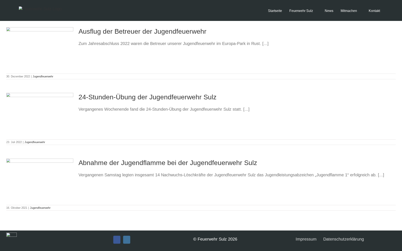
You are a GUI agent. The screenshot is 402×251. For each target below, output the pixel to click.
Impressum (306, 239)
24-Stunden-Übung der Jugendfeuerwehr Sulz (147, 97)
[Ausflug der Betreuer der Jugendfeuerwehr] (39, 48)
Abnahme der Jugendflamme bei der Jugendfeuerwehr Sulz (168, 162)
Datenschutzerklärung (343, 239)
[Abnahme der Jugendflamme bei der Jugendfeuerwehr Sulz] (39, 180)
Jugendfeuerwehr (43, 76)
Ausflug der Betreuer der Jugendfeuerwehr (142, 31)
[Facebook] (116, 240)
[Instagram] (126, 240)
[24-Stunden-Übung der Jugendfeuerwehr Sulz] (39, 114)
